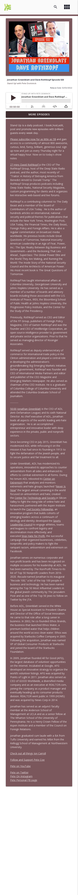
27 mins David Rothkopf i (25, 164)
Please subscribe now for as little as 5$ (33, 139)
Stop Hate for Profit (33, 536)
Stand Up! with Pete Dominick (21, 83)
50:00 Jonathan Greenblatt (25, 409)
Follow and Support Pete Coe (27, 759)
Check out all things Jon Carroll (28, 753)
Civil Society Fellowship (39, 509)
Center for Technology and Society (35, 498)
